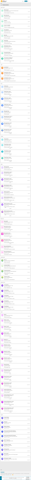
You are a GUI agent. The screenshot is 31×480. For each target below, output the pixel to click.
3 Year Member (6, 295)
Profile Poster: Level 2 (7, 91)
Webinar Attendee (7, 426)
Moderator (5, 421)
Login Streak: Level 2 (7, 72)
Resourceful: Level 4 (7, 239)
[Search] (28, 1)
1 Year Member (6, 284)
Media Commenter (7, 191)
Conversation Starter (7, 52)
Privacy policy (7, 474)
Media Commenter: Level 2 (8, 197)
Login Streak (6, 67)
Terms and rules (3, 474)
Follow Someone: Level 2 (8, 369)
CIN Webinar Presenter (7, 444)
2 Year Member (6, 290)
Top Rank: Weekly (7, 265)
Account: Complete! (7, 25)
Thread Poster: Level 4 (7, 157)
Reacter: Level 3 (6, 326)
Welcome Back (6, 9)
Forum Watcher (6, 29)
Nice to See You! (6, 15)
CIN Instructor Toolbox (7, 458)
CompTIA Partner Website (4, 473)
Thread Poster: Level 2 (7, 144)
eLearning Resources (18, 473)
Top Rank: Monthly (7, 270)
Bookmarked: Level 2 (7, 45)
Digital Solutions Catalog (11, 473)
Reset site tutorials (26, 473)
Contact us (22, 473)
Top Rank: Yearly (6, 276)
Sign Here (5, 35)
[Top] (11, 474)
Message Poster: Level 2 (8, 116)
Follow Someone (6, 364)
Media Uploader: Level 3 (7, 178)
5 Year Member (6, 306)
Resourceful (6, 221)
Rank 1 (5, 259)
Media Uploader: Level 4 (7, 185)
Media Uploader (6, 166)
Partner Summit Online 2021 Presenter (10, 435)
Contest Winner (6, 417)
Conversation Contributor (8, 57)
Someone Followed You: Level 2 (9, 394)
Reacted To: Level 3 (7, 351)
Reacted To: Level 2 (7, 344)
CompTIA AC (2, 472)
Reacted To (6, 339)
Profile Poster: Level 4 (7, 104)
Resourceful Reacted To (7, 251)
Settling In (5, 20)
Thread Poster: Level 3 (7, 150)
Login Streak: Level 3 (7, 77)
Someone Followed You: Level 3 (9, 401)
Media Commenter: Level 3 (8, 203)
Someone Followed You (7, 389)
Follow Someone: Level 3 (8, 376)
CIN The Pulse (6, 453)
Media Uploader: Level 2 (8, 172)
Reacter (5, 314)
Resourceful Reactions (7, 246)
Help (10, 474)
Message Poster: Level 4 (8, 129)
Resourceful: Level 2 (7, 226)
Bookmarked (6, 40)
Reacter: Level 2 (6, 319)
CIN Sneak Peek (6, 449)
